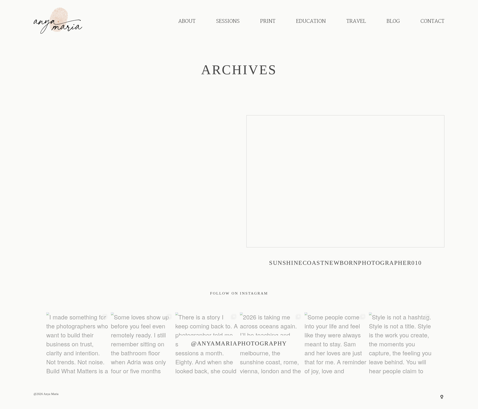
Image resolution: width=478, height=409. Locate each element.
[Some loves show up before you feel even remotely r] (142, 343)
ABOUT (186, 21)
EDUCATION (311, 21)
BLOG (393, 21)
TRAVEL (356, 21)
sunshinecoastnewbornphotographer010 (345, 195)
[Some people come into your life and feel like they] (336, 343)
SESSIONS (228, 21)
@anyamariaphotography (239, 343)
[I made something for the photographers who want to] (77, 343)
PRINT (267, 21)
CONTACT (432, 21)
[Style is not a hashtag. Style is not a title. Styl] (400, 343)
